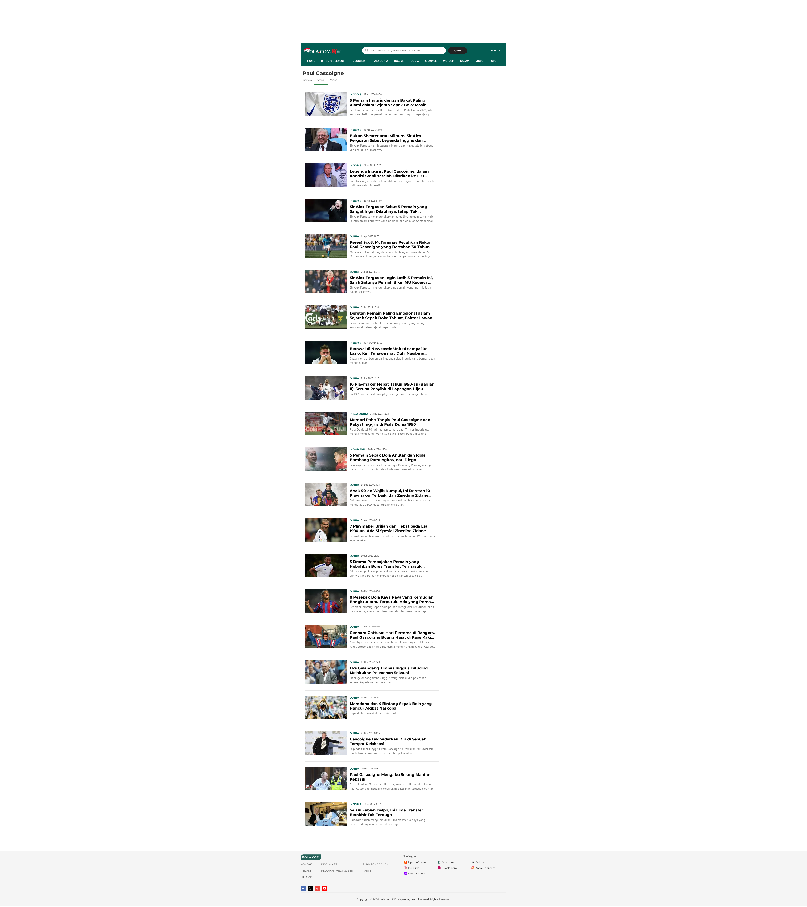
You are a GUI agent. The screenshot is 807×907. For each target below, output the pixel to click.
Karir (366, 870)
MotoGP (448, 60)
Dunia (415, 60)
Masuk (495, 50)
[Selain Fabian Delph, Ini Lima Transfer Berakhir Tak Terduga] (326, 813)
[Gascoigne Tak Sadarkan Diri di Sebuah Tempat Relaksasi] (326, 742)
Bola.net (480, 862)
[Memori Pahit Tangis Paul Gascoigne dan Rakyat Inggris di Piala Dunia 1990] (326, 423)
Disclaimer (329, 864)
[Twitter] (310, 888)
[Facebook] (303, 888)
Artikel (321, 79)
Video (479, 60)
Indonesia (358, 60)
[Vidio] (317, 888)
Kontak (306, 864)
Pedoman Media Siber (337, 870)
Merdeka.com (417, 873)
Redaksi (306, 870)
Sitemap (306, 876)
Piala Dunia (380, 60)
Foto (493, 60)
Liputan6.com (417, 862)
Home (311, 60)
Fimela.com (449, 867)
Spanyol (431, 60)
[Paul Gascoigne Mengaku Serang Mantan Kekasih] (326, 778)
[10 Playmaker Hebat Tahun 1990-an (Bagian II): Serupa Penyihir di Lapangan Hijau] (326, 388)
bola (323, 51)
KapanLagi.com (485, 867)
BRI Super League (332, 60)
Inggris (399, 60)
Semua (307, 79)
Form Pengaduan (375, 864)
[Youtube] (324, 888)
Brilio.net (413, 867)
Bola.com (448, 862)
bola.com (386, 899)
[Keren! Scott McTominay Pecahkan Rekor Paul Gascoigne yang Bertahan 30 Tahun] (326, 246)
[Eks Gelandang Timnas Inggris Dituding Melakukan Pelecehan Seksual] (326, 671)
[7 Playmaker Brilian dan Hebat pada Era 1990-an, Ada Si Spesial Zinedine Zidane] (326, 530)
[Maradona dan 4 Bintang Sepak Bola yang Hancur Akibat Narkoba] (326, 707)
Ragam (464, 60)
